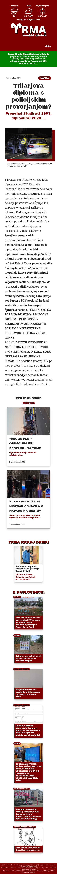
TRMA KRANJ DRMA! (28, 542)
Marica (44, 78)
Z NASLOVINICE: (28, 592)
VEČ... (48, 46)
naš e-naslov (33, 866)
